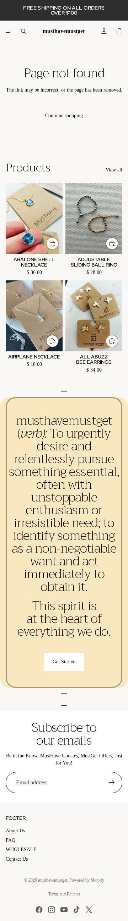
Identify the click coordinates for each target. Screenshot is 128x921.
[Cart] (119, 31)
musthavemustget (52, 880)
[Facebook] (39, 909)
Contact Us (17, 859)
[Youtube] (64, 909)
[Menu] (8, 31)
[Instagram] (51, 909)
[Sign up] (111, 782)
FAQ (10, 840)
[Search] (23, 31)
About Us (15, 830)
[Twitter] (89, 909)
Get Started (64, 661)
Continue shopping (64, 115)
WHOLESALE (21, 849)
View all (114, 169)
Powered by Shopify (86, 880)
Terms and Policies (64, 894)
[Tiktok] (76, 909)
